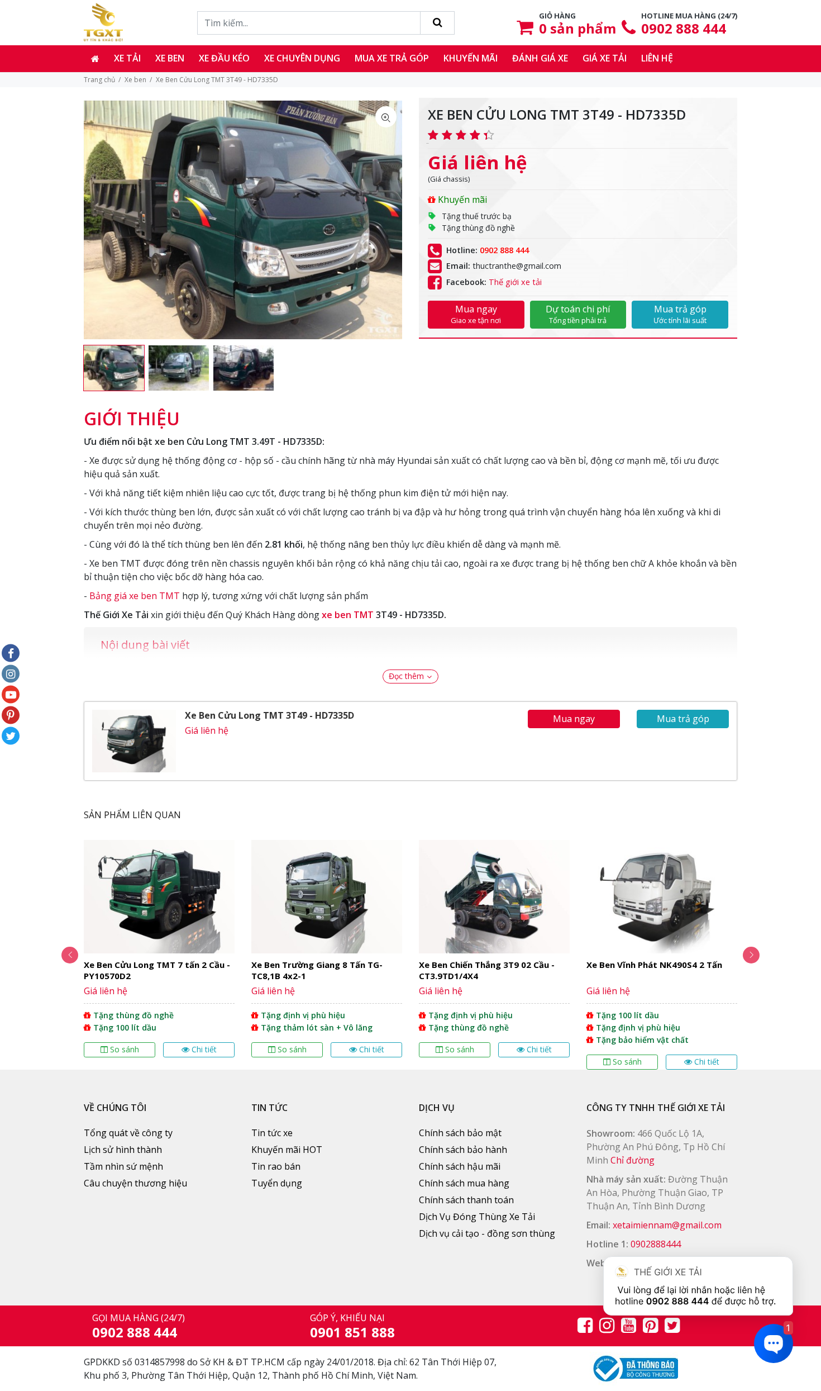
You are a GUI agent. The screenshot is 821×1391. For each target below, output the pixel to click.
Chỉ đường (632, 1160)
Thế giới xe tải (515, 282)
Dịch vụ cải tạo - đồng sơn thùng (487, 1233)
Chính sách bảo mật (460, 1133)
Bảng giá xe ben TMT (134, 596)
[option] (114, 368)
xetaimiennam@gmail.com (667, 1225)
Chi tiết (204, 1049)
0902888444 (656, 1244)
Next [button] (751, 955)
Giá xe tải (605, 58)
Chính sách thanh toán (466, 1200)
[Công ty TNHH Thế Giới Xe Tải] (103, 22)
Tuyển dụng (276, 1183)
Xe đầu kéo (224, 58)
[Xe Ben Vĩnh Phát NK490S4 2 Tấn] (662, 955)
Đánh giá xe (540, 58)
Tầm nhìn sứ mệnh (123, 1166)
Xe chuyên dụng (302, 58)
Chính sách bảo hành (463, 1149)
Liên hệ (657, 58)
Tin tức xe (272, 1133)
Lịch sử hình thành (123, 1149)
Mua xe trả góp (392, 58)
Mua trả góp (680, 314)
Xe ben (169, 58)
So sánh (124, 1049)
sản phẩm (577, 28)
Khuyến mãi (470, 58)
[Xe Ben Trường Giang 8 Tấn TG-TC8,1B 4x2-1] (326, 948)
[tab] (132, 413)
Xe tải (127, 58)
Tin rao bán (275, 1166)
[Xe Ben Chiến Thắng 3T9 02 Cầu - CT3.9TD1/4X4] (494, 948)
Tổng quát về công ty (128, 1133)
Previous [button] (69, 955)
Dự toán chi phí (578, 314)
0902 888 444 (683, 28)
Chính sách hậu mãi (459, 1166)
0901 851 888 (352, 1332)
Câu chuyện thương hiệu (135, 1183)
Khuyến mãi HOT (286, 1149)
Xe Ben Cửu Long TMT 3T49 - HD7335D (269, 715)
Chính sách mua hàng (464, 1183)
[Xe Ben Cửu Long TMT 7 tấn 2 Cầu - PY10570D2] (159, 948)
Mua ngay (476, 314)
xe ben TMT (348, 615)
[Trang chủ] (95, 58)
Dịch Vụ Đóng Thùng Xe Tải (477, 1216)
